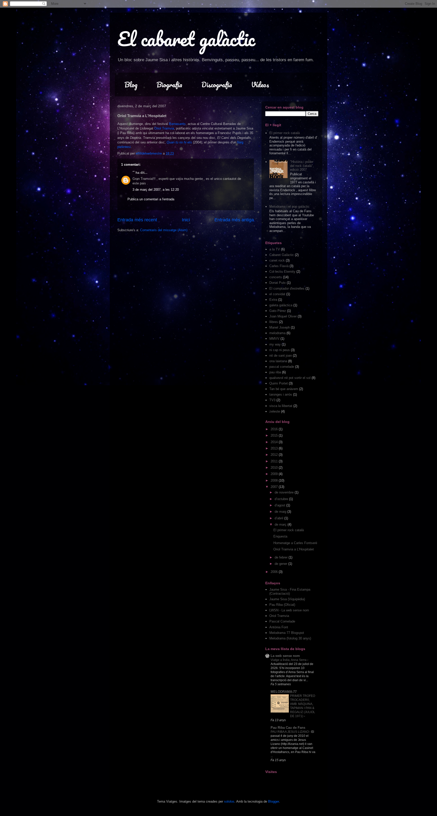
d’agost (280, 505)
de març (281, 524)
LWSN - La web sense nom (289, 610)
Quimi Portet (278, 383)
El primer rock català (284, 133)
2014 (275, 442)
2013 (275, 448)
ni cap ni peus (279, 350)
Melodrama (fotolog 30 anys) (290, 638)
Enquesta (280, 536)
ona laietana (278, 361)
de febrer (282, 557)
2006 (275, 572)
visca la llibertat (280, 406)
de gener (281, 564)
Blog (131, 84)
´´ (134, 173)
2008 (275, 480)
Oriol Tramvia (164, 128)
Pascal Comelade (282, 621)
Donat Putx (277, 283)
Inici (186, 219)
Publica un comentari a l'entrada (150, 199)
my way (275, 344)
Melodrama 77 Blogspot (286, 633)
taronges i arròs (280, 394)
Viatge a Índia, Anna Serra (289, 660)
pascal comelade (281, 367)
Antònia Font (278, 627)
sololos (229, 801)
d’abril (279, 518)
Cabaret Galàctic (281, 255)
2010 (275, 467)
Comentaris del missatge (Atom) (163, 230)
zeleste (274, 411)
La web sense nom (285, 656)
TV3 (272, 400)
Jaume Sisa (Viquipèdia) (287, 599)
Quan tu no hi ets (179, 142)
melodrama (277, 333)
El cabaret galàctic (186, 38)
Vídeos (260, 84)
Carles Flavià (279, 266)
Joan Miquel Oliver (283, 316)
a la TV (274, 249)
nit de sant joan (280, 355)
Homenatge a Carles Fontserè (295, 543)
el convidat (277, 294)
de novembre (285, 492)
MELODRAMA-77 (284, 692)
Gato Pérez (277, 311)
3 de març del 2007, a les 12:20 (156, 189)
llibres (273, 322)
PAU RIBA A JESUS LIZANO (290, 732)
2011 (275, 461)
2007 (275, 487)
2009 (275, 474)
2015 (275, 435)
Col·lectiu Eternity (282, 271)
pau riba (275, 372)
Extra (273, 300)
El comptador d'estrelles (286, 288)
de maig (281, 511)
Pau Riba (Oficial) (282, 605)
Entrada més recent (137, 219)
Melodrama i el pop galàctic (289, 206)
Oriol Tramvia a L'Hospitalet (293, 549)
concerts (275, 277)
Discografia (216, 84)
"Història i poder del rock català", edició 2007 (302, 165)
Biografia (169, 84)
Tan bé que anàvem (283, 389)
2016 (275, 429)
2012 (275, 455)
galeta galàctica (280, 305)
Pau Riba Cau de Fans (288, 727)
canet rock (277, 260)
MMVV (274, 338)
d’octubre (282, 499)
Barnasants (177, 124)
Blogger (273, 801)
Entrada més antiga (234, 219)
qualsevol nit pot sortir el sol (290, 378)
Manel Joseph (279, 327)
